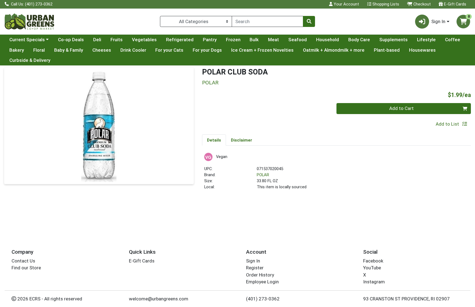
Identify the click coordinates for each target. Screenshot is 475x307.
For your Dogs (207, 50)
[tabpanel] (336, 174)
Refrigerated (180, 39)
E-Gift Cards (454, 4)
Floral (39, 50)
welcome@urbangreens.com (158, 299)
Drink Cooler (133, 50)
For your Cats (169, 50)
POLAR (263, 174)
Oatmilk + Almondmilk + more (333, 50)
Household (327, 39)
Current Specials (27, 39)
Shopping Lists (385, 4)
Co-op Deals (71, 39)
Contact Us (23, 261)
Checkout (421, 4)
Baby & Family (68, 50)
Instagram (374, 281)
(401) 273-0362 (263, 299)
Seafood (297, 39)
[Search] (309, 21)
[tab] (214, 139)
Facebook (373, 261)
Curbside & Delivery (29, 60)
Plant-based (387, 50)
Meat (273, 39)
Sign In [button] (438, 21)
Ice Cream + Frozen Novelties (262, 50)
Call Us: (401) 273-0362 (31, 4)
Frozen (233, 39)
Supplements (393, 39)
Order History (260, 275)
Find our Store (26, 267)
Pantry (210, 39)
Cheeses (101, 50)
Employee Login (262, 281)
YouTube (372, 267)
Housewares (422, 50)
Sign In (253, 261)
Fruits (117, 39)
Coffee (452, 39)
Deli (97, 39)
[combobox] (267, 21)
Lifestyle (426, 39)
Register (255, 267)
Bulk (254, 39)
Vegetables (144, 39)
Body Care (359, 39)
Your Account (346, 4)
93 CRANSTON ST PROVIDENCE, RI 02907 (406, 299)
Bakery (16, 50)
